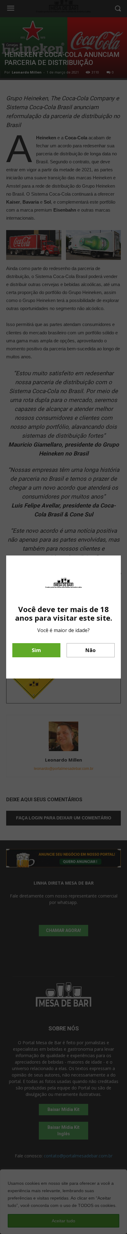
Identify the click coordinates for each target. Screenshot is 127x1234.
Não (90, 650)
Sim (36, 650)
